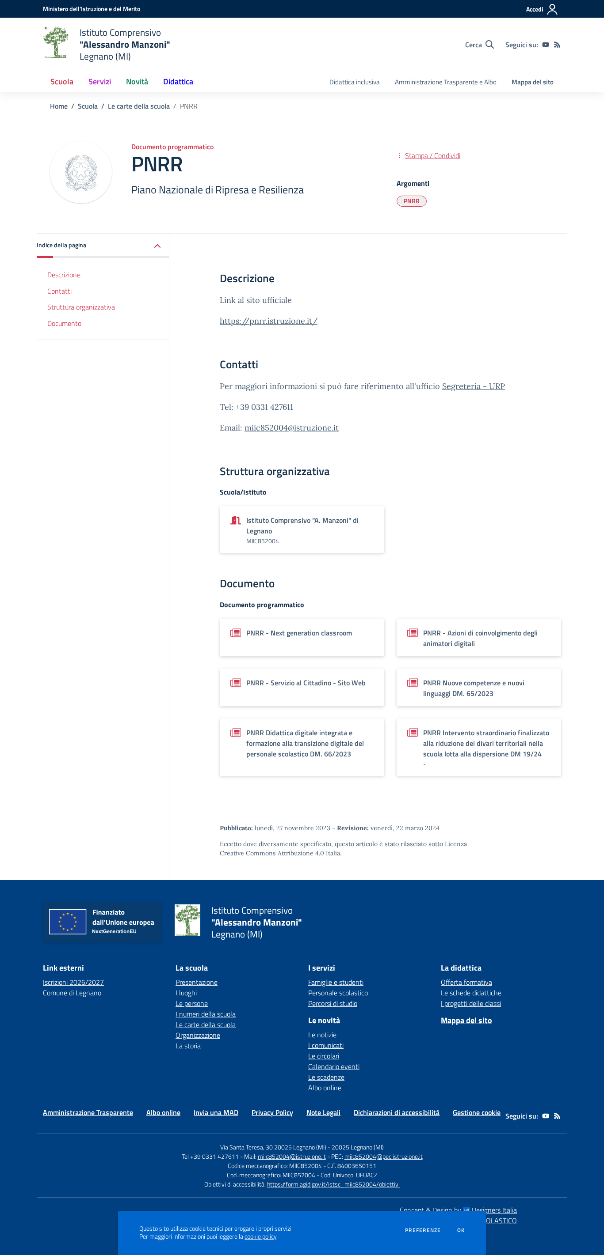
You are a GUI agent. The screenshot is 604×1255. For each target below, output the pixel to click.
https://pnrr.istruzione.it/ (268, 321)
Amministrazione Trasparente (88, 1112)
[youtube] (546, 45)
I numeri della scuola (206, 1014)
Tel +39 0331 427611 (210, 1156)
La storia (188, 1045)
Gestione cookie (477, 1112)
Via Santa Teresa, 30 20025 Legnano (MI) (273, 1147)
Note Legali (323, 1112)
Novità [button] (137, 81)
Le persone (192, 1003)
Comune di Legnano (72, 992)
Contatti (59, 291)
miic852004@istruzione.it (292, 428)
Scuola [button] (61, 81)
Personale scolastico (338, 992)
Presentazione (197, 982)
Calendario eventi (333, 1066)
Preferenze (423, 1230)
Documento (64, 323)
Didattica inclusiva (354, 82)
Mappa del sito (533, 82)
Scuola (88, 106)
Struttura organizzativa (81, 307)
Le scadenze (326, 1077)
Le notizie (322, 1034)
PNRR (412, 200)
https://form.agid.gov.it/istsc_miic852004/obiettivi (333, 1184)
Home (59, 106)
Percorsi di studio (332, 1003)
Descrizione (63, 274)
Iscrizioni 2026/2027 (73, 982)
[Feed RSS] (557, 45)
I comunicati (326, 1045)
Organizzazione (198, 1035)
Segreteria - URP (473, 386)
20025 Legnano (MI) (358, 1147)
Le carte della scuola (139, 106)
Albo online (324, 1087)
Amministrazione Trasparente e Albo (446, 82)
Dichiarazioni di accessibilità (397, 1112)
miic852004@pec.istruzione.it (383, 1156)
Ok (461, 1230)
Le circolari (323, 1056)
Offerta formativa (466, 982)
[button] (103, 246)
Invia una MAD (216, 1112)
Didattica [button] (178, 81)
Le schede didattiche (471, 992)
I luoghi (186, 992)
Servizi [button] (99, 81)
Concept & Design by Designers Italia (458, 1210)
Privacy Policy (272, 1112)
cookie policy (260, 1236)
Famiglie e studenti (335, 982)
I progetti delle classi (471, 1003)
